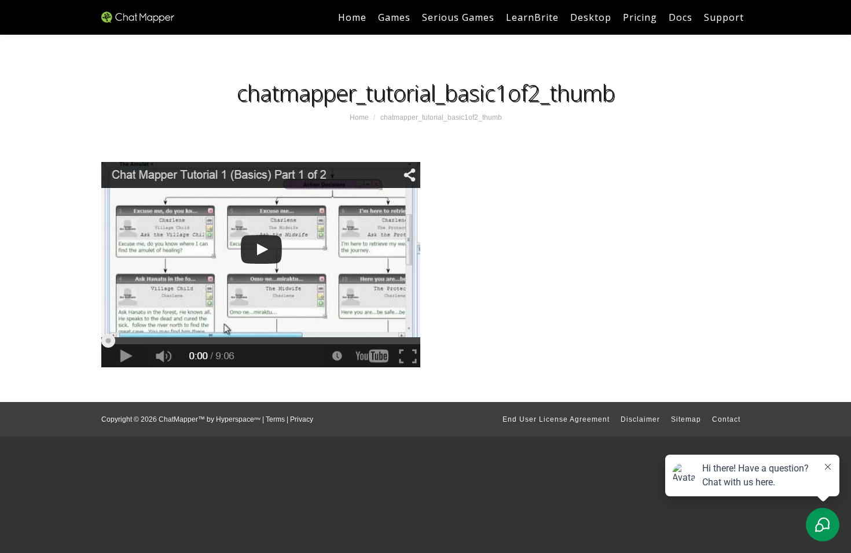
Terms (275, 419)
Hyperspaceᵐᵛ (238, 419)
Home (359, 117)
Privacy (301, 419)
